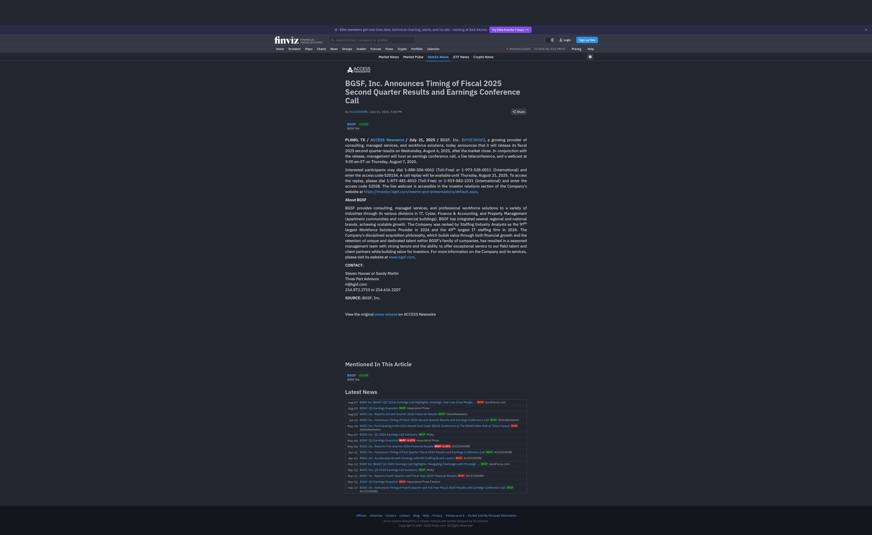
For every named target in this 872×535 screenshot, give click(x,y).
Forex (389, 49)
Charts (321, 49)
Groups (347, 49)
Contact (404, 515)
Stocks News (438, 57)
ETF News (461, 57)
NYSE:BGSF (473, 139)
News (334, 49)
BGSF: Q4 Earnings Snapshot (379, 481)
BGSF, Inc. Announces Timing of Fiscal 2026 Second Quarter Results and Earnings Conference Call (424, 420)
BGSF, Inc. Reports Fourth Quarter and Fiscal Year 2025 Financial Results (408, 476)
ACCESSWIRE (358, 112)
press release (386, 314)
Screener (294, 49)
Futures (376, 49)
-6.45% (407, 440)
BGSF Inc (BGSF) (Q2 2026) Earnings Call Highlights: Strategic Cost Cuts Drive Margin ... (418, 402)
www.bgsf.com (402, 257)
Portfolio (417, 49)
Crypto (402, 49)
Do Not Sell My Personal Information (492, 515)
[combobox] (372, 40)
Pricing (576, 49)
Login (567, 40)
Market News (389, 57)
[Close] (866, 29)
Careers (391, 515)
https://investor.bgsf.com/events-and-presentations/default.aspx (421, 191)
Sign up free (587, 40)
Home (280, 49)
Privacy (437, 515)
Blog (416, 515)
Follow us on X (455, 515)
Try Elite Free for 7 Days (508, 30)
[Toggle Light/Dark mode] (550, 39)
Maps (308, 49)
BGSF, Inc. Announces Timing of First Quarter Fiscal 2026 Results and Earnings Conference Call (422, 452)
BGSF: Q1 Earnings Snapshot (379, 440)
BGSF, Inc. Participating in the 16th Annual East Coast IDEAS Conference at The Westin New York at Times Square (435, 426)
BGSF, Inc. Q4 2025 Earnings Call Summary (389, 470)
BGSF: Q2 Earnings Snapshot (379, 408)
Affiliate (361, 515)
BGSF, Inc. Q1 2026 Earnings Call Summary (389, 434)
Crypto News (483, 57)
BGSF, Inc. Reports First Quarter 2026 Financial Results (396, 446)
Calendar (433, 49)
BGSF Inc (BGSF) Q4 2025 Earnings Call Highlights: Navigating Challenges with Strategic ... (420, 464)
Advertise (376, 515)
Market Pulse (413, 57)
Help (590, 49)
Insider (361, 49)
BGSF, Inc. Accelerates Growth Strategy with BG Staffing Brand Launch (407, 458)
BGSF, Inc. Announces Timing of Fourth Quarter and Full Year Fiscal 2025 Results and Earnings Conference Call (432, 487)
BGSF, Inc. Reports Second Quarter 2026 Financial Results (398, 414)
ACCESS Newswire (387, 139)
